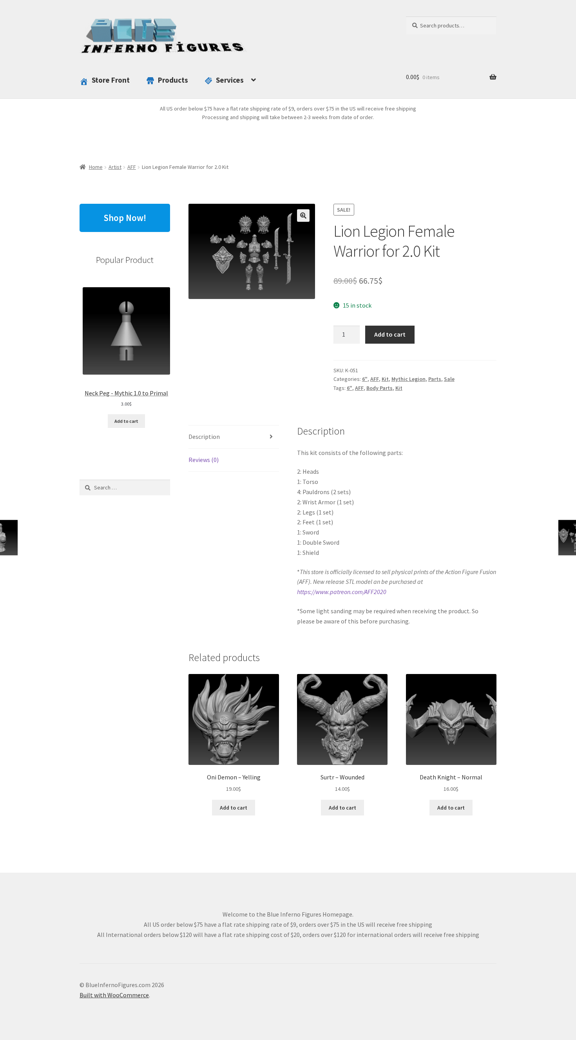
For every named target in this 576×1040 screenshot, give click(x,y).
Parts (434, 378)
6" (365, 378)
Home (96, 166)
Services (230, 80)
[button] (303, 215)
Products (173, 80)
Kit (385, 378)
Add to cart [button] (233, 807)
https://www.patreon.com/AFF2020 (341, 592)
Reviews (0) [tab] (203, 460)
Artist (115, 166)
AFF (131, 166)
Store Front (111, 80)
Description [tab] (204, 436)
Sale (449, 378)
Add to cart (390, 334)
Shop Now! (124, 217)
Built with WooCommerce (114, 995)
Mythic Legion (408, 378)
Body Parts (379, 387)
